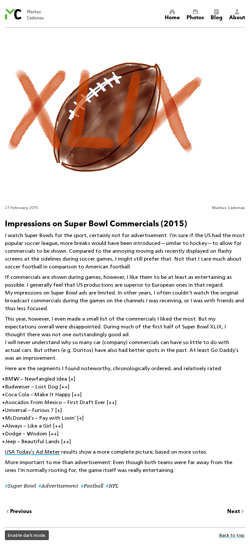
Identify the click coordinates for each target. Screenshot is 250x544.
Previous (21, 511)
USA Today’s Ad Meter (32, 452)
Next (233, 511)
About (237, 17)
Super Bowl (22, 486)
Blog (217, 17)
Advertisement (59, 486)
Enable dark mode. (26, 535)
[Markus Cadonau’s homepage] (24, 14)
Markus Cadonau (228, 207)
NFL (113, 486)
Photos (195, 17)
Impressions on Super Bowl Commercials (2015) (96, 222)
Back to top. (232, 535)
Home (172, 17)
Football (93, 486)
